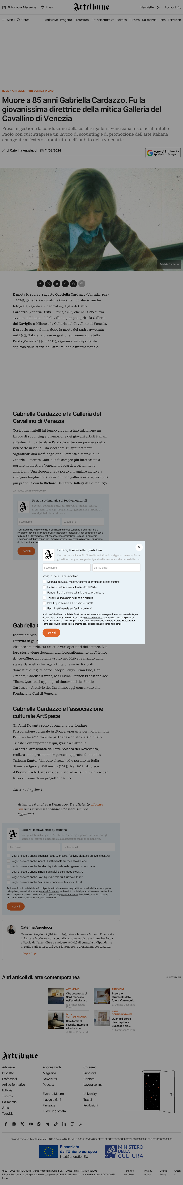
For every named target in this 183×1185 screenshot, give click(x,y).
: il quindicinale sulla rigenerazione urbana (75, 592)
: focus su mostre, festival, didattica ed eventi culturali (83, 581)
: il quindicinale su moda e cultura (70, 598)
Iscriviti (52, 632)
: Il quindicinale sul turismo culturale (70, 603)
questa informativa (125, 620)
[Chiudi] (139, 547)
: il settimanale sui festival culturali (69, 608)
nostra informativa (93, 617)
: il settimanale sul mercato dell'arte (72, 587)
